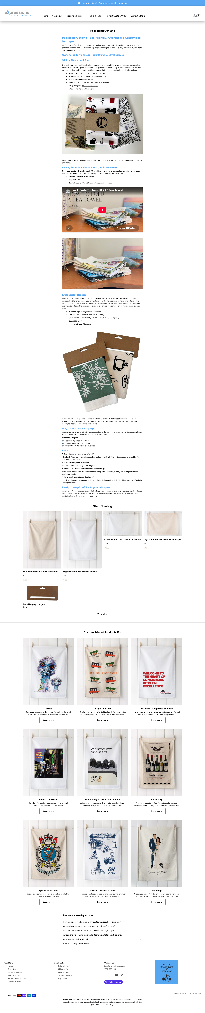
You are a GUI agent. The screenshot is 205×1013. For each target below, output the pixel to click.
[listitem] (102, 3)
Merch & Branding (94, 16)
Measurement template (90, 86)
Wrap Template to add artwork (81, 89)
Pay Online (62, 978)
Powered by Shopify (180, 993)
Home (45, 16)
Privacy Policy (63, 972)
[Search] (200, 15)
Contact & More (138, 16)
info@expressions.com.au (114, 966)
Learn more (48, 720)
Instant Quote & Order (116, 16)
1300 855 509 (110, 969)
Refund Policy (63, 966)
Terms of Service (65, 975)
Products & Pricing (74, 16)
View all (101, 614)
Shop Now (57, 16)
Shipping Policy (64, 969)
